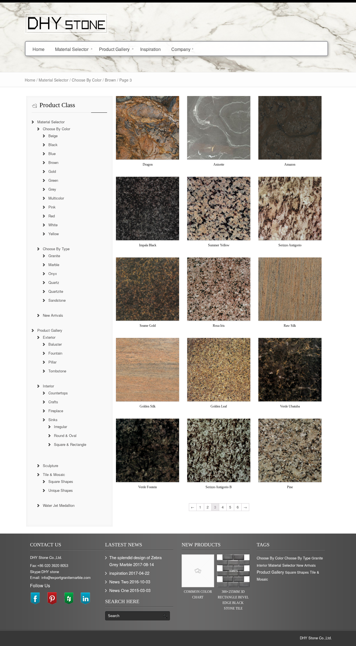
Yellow (53, 233)
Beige (53, 135)
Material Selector (71, 49)
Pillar (52, 362)
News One (119, 590)
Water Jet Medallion (59, 505)
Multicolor (56, 198)
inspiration (118, 573)
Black (53, 144)
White (53, 224)
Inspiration (150, 49)
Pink (52, 207)
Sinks (53, 419)
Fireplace (55, 410)
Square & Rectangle (70, 444)
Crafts (53, 401)
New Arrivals (53, 315)
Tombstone (57, 371)
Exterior (49, 337)
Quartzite (55, 291)
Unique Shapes (60, 490)
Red (51, 215)
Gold (52, 171)
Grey (52, 189)
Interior (48, 386)
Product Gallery (114, 49)
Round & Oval (65, 435)
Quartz (53, 282)
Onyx (52, 273)
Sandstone (57, 300)
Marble (53, 264)
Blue (52, 153)
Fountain (55, 353)
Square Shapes (60, 481)
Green (53, 180)
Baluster (55, 344)
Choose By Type (56, 248)
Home (38, 49)
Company (181, 49)
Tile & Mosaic (54, 474)
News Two (118, 581)
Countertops (58, 393)
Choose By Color (87, 80)
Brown (53, 162)
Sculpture (50, 465)
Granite (54, 255)
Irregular (60, 426)
